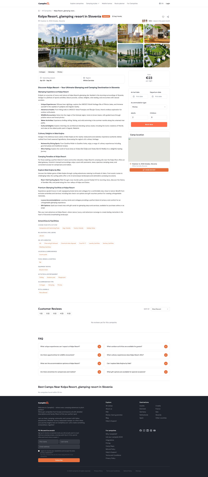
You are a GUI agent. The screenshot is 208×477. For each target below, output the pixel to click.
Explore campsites (77, 3)
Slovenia (158, 415)
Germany (143, 412)
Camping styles (91, 3)
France (158, 409)
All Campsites (47, 11)
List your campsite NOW (114, 437)
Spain (141, 418)
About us (109, 409)
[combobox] (160, 309)
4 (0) (61, 313)
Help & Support (111, 421)
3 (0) (54, 313)
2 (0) (47, 313)
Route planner (119, 3)
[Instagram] (144, 430)
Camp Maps (110, 446)
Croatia (158, 406)
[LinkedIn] (147, 430)
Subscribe (59, 460)
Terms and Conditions (113, 455)
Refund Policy (110, 449)
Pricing (108, 443)
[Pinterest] (151, 430)
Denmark (143, 409)
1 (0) (41, 313)
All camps (109, 406)
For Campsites (132, 3)
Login (168, 3)
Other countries (161, 418)
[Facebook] (141, 430)
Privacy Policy (110, 458)
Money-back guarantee (114, 415)
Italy (157, 412)
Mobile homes (107, 3)
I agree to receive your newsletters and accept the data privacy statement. (57, 453)
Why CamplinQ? (111, 434)
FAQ (107, 412)
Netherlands (144, 415)
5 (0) (68, 313)
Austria (142, 406)
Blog (107, 418)
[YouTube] (154, 430)
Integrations (110, 440)
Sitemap (138, 471)
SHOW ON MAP (150, 170)
